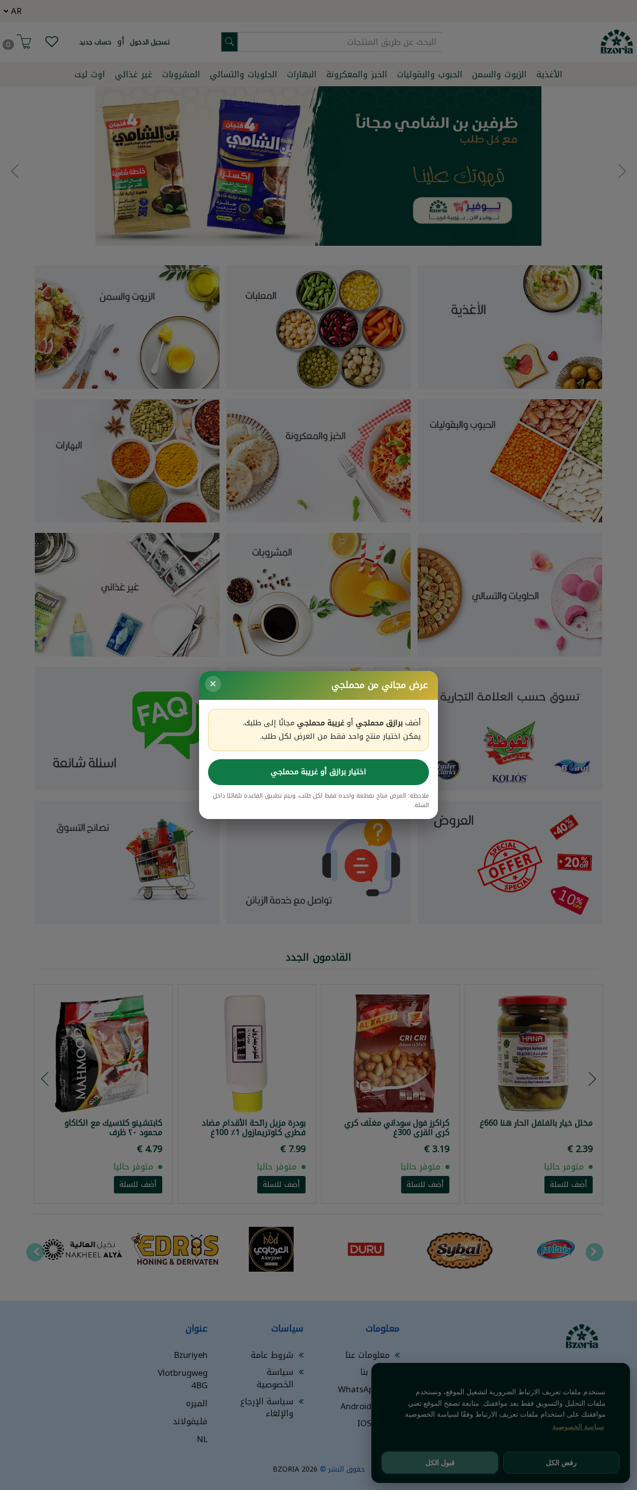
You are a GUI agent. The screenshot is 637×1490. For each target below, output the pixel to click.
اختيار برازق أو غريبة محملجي (318, 772)
